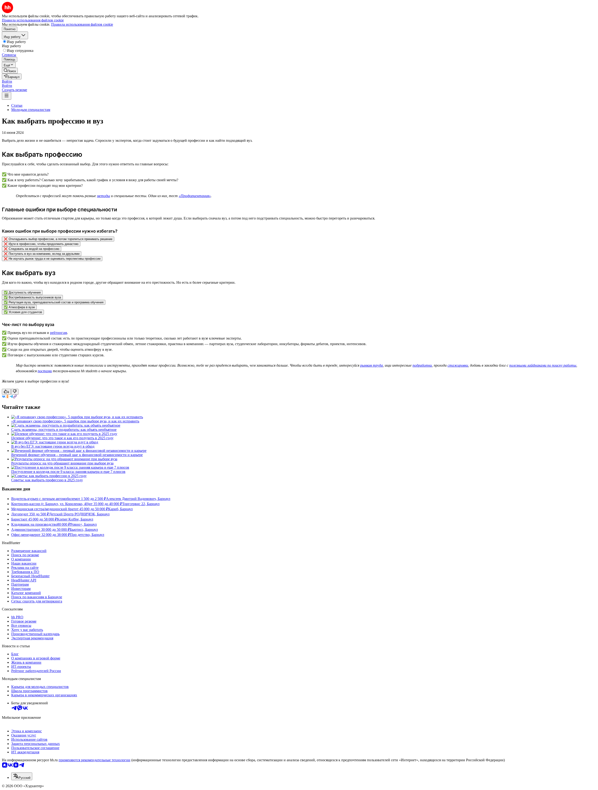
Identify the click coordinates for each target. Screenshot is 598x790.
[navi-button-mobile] (6, 96)
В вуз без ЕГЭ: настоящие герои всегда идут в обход (52, 446)
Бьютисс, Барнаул (84, 529)
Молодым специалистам (30, 110)
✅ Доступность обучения (22, 292)
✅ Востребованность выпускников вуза (32, 297)
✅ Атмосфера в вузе (19, 307)
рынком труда (371, 365)
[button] (7, 81)
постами (45, 371)
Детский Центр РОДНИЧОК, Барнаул (79, 514)
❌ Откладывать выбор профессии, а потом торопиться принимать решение (58, 239)
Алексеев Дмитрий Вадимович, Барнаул (138, 499)
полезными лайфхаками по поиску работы (542, 365)
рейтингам (58, 333)
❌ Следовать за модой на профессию (31, 249)
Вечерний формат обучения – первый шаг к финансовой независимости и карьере (77, 455)
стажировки (458, 365)
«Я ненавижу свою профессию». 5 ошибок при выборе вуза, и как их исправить (75, 421)
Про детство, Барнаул (87, 535)
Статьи (16, 105)
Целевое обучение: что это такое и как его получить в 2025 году (62, 438)
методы (103, 196)
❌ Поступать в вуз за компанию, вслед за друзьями (41, 253)
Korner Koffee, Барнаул (75, 519)
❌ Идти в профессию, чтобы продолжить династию (41, 244)
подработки (422, 365)
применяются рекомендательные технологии (94, 760)
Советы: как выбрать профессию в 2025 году (47, 480)
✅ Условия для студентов (23, 312)
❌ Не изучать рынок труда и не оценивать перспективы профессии (52, 258)
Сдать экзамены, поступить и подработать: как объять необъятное (64, 430)
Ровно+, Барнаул (83, 524)
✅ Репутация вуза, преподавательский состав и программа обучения (53, 302)
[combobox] (21, 776)
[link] (10, 71)
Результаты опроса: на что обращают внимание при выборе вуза (62, 463)
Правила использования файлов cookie (82, 24)
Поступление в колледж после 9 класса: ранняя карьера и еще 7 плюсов (68, 472)
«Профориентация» (195, 196)
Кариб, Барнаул (120, 509)
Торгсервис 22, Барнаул (141, 504)
